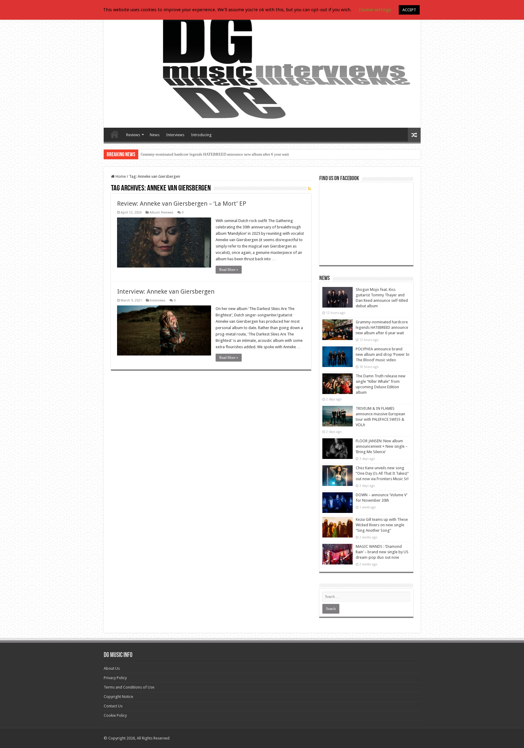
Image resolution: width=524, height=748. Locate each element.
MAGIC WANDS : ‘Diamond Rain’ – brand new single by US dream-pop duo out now (382, 552)
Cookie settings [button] (375, 9)
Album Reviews (161, 212)
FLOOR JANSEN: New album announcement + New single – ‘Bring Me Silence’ (382, 446)
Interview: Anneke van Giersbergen (165, 291)
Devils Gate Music (115, 134)
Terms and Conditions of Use (129, 687)
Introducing (201, 135)
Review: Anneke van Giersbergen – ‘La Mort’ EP (181, 203)
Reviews (133, 135)
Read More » (228, 270)
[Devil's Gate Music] (262, 67)
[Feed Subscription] (309, 188)
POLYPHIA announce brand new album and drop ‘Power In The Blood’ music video (382, 354)
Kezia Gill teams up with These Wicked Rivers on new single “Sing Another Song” (382, 525)
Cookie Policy (115, 715)
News (155, 135)
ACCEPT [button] (409, 10)
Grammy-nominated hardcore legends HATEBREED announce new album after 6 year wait (215, 154)
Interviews (175, 135)
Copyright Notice (118, 696)
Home (120, 176)
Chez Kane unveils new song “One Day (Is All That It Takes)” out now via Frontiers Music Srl (382, 473)
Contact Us (113, 706)
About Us (112, 668)
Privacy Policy (115, 678)
